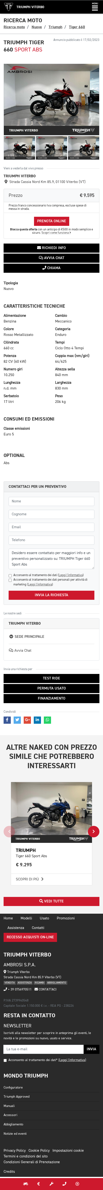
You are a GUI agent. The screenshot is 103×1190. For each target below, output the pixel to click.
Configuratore (13, 1087)
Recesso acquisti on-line (30, 937)
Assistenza (15, 928)
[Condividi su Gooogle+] (27, 720)
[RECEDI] (77, 1184)
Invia (91, 1049)
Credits (9, 1172)
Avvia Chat (53, 258)
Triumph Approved (16, 1096)
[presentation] (9, 831)
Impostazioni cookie (68, 1151)
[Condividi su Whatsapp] (47, 720)
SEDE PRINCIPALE (29, 637)
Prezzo (51, 195)
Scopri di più (28, 879)
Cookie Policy (39, 1151)
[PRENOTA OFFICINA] (51, 1184)
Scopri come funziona (55, 232)
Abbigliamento (13, 1124)
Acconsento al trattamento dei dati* (32, 1060)
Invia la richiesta (51, 595)
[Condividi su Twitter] (17, 720)
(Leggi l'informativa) (72, 1060)
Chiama (53, 268)
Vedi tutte (53, 901)
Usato (44, 918)
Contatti (38, 928)
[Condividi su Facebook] (7, 720)
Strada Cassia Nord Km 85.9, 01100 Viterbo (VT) (47, 182)
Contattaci (47, 989)
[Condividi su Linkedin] (37, 720)
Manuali (9, 1106)
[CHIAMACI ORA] (64, 1184)
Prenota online (51, 221)
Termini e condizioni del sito (26, 1156)
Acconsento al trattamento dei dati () (48, 575)
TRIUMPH (26, 850)
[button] (95, 6)
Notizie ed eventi (15, 1133)
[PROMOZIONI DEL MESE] (39, 1184)
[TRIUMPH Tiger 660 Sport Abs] (51, 99)
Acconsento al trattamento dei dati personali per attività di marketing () (50, 582)
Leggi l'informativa (71, 575)
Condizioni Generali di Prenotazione (32, 1162)
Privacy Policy (15, 1151)
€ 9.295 (24, 865)
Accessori (10, 1115)
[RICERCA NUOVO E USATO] (26, 1184)
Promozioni (66, 918)
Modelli (26, 918)
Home (8, 918)
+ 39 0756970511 (19, 989)
